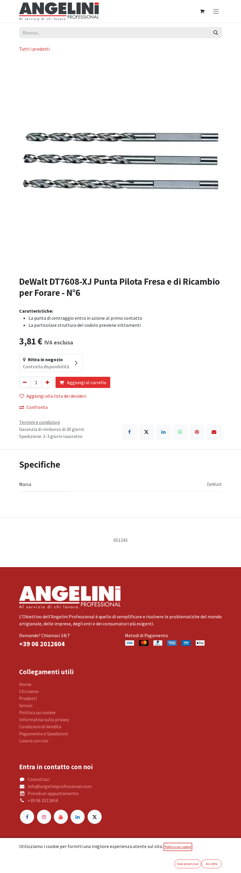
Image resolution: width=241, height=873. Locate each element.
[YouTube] (61, 817)
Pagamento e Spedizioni (43, 734)
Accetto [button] (211, 864)
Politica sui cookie (37, 712)
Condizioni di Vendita (40, 726)
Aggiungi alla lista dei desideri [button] (56, 396)
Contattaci (39, 779)
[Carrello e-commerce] (202, 11)
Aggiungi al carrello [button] (86, 382)
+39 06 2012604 (43, 800)
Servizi (25, 705)
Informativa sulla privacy (44, 719)
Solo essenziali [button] (188, 864)
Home (25, 684)
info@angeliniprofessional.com (60, 786)
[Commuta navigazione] (216, 11)
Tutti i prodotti (34, 49)
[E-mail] (214, 432)
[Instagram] (44, 817)
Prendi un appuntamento (53, 793)
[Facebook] (130, 432)
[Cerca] (216, 32)
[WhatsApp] (180, 432)
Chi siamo (29, 691)
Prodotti (28, 698)
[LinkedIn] (163, 432)
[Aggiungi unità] (47, 382)
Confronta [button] (37, 407)
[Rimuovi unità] (25, 382)
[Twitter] (95, 817)
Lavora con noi (33, 741)
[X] (146, 432)
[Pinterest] (197, 432)
